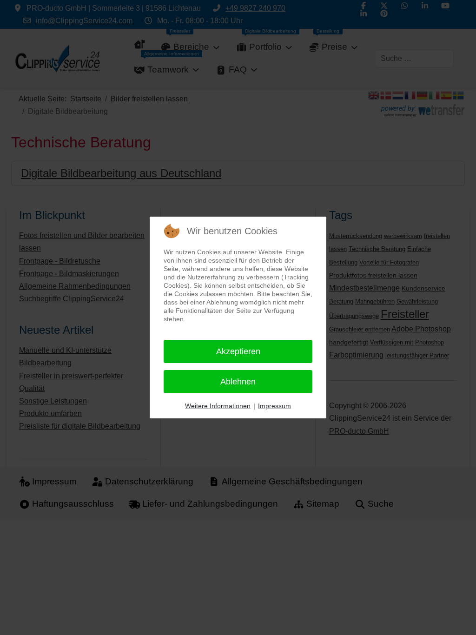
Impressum (274, 406)
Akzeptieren (238, 351)
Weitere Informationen (218, 406)
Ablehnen (238, 381)
